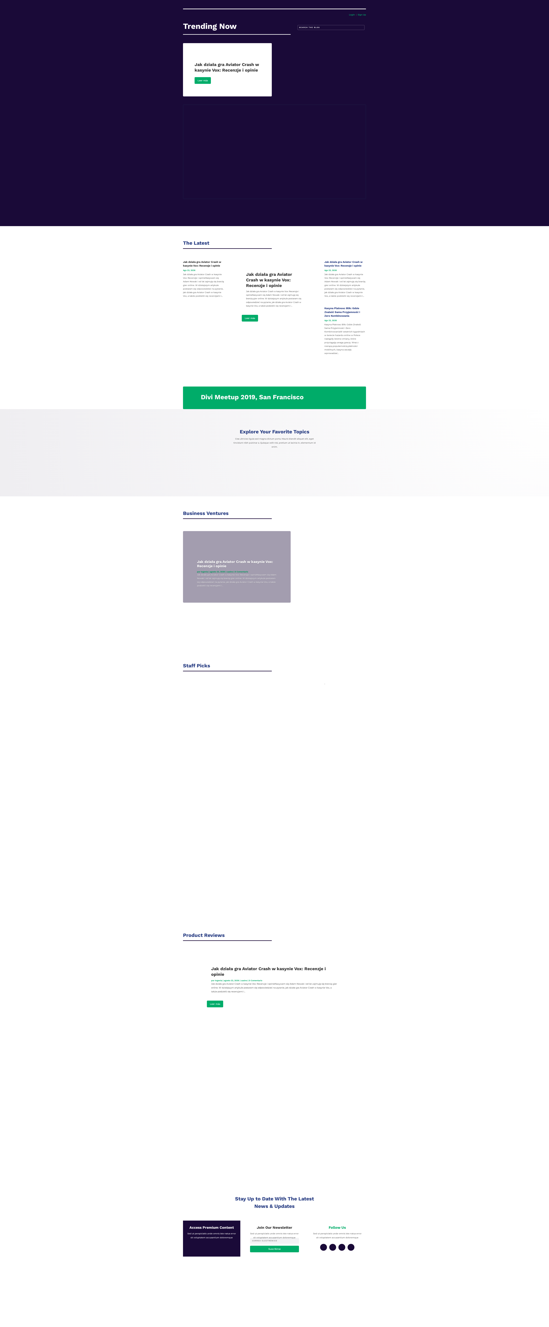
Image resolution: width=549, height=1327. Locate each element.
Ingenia (204, 572)
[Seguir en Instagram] (332, 1247)
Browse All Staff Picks (294, 670)
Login (352, 14)
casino (206, 118)
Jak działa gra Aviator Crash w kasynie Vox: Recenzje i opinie (227, 113)
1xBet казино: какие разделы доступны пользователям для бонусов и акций (235, 858)
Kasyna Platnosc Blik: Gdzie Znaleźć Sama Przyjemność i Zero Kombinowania (237, 143)
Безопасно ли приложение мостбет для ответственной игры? (225, 825)
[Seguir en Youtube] (351, 1247)
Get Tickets (350, 398)
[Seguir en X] (341, 1247)
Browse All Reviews (292, 940)
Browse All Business (292, 518)
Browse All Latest (291, 248)
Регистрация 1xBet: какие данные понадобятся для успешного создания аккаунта (241, 173)
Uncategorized (210, 148)
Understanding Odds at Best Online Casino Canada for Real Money (227, 791)
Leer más (203, 80)
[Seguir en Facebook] (323, 1247)
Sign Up (362, 14)
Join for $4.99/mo (211, 1247)
